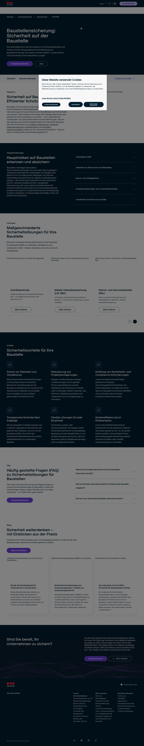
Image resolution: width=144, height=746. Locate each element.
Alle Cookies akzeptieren (94, 104)
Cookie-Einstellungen (51, 104)
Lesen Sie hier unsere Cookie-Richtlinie (56, 98)
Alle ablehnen (75, 104)
